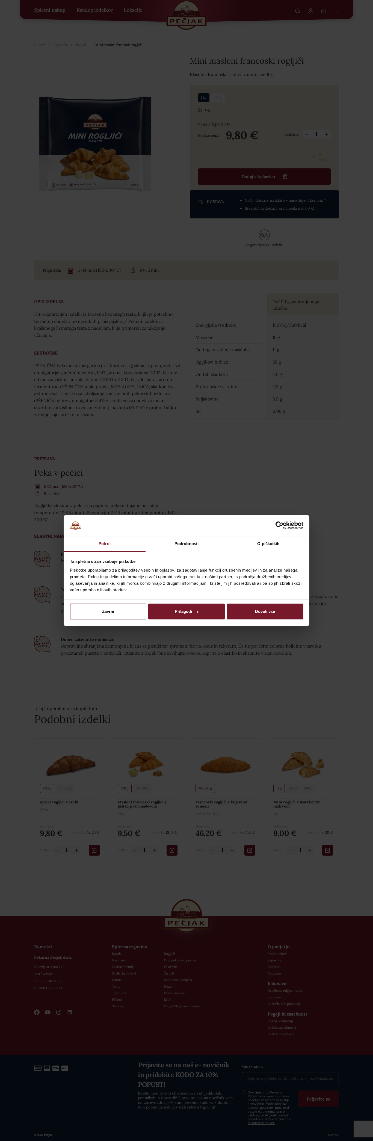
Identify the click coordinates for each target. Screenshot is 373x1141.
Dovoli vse (265, 611)
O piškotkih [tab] (268, 543)
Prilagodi (183, 611)
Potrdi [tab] (105, 543)
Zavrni (108, 611)
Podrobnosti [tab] (186, 543)
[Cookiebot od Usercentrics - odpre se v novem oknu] (279, 525)
